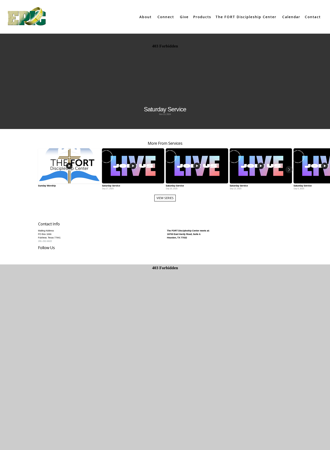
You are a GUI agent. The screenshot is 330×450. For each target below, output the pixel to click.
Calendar (291, 16)
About (146, 16)
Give (184, 16)
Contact (313, 16)
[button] (289, 169)
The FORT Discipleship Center (247, 16)
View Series (165, 198)
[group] (69, 169)
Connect (166, 16)
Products (202, 16)
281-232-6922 (45, 241)
